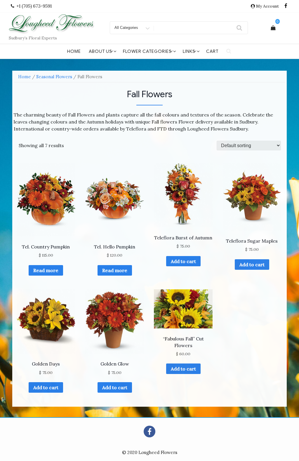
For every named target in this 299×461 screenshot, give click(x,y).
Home (74, 51)
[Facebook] (286, 6)
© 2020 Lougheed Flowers (149, 452)
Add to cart (183, 261)
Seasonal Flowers (54, 76)
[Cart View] (273, 28)
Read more (45, 270)
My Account (267, 6)
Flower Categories (147, 51)
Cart (212, 51)
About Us (100, 51)
